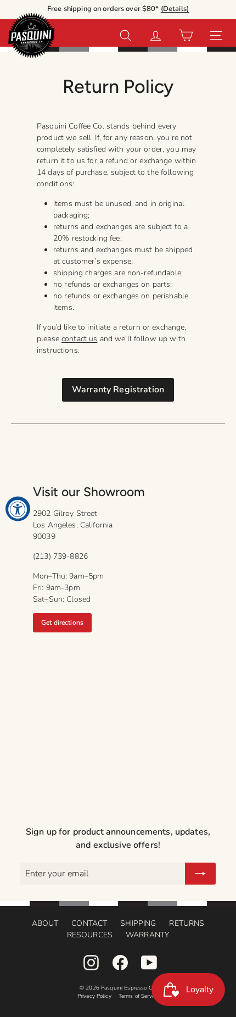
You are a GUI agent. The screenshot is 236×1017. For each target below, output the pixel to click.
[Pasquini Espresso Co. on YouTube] (149, 963)
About (45, 923)
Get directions (62, 622)
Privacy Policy (94, 996)
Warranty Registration (118, 390)
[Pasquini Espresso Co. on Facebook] (120, 963)
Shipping (138, 923)
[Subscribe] (200, 874)
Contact (89, 923)
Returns (186, 923)
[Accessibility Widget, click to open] (17, 508)
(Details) (175, 9)
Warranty (147, 935)
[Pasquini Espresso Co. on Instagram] (91, 963)
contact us (79, 339)
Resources (90, 935)
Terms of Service (139, 996)
